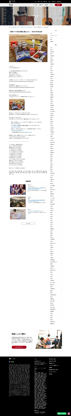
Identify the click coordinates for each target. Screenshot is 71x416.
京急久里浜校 (52, 204)
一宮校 (51, 255)
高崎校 (51, 61)
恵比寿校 (51, 121)
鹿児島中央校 (52, 321)
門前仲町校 (52, 109)
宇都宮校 (51, 59)
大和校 (51, 206)
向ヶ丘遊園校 (52, 185)
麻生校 (51, 49)
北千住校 (51, 107)
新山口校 (51, 303)
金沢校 (51, 220)
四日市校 (51, 257)
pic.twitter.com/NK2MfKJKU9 (17, 130)
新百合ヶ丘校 (52, 189)
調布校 (51, 169)
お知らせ (35, 363)
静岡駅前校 (52, 228)
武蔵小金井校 (52, 173)
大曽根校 (51, 247)
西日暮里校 (52, 105)
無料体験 (58, 4)
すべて (51, 33)
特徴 (38, 1)
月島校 (51, 99)
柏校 (51, 88)
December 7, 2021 (27, 132)
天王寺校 (51, 268)
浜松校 (51, 230)
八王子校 (51, 175)
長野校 (51, 222)
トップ (35, 1)
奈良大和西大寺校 (53, 294)
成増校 (51, 165)
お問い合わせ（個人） (52, 359)
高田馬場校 (52, 152)
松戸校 (51, 78)
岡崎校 (51, 235)
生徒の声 (46, 4)
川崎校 (51, 181)
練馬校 (51, 167)
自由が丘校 (52, 127)
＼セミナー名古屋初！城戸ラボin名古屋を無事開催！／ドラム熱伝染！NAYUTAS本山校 (37, 201)
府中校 (51, 171)
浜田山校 (51, 150)
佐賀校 (51, 315)
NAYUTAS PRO (42, 364)
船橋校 (51, 82)
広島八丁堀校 (52, 301)
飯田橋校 (51, 97)
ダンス (51, 37)
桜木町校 (51, 195)
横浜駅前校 (52, 193)
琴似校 (51, 53)
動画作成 (51, 41)
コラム (49, 1)
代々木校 (51, 125)
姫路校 (51, 290)
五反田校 (51, 113)
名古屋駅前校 (52, 239)
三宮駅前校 (52, 280)
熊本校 (51, 319)
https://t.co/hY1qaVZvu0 (16, 127)
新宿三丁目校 (52, 142)
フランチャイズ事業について (54, 365)
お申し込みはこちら (19, 347)
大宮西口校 (52, 64)
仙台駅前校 (52, 55)
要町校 (51, 160)
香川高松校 (52, 305)
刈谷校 (51, 237)
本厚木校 (51, 208)
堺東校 (51, 278)
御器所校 (51, 253)
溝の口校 (51, 183)
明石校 (51, 292)
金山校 (51, 241)
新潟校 (51, 216)
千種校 (51, 245)
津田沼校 (51, 86)
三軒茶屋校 (52, 132)
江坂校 (51, 274)
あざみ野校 (52, 200)
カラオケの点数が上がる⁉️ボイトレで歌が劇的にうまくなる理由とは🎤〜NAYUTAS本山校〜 (37, 188)
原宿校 (51, 119)
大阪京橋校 (52, 266)
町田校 (51, 177)
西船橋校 (51, 84)
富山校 (51, 218)
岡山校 (51, 296)
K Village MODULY (42, 412)
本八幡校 (51, 80)
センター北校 (52, 197)
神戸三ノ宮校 (52, 282)
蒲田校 (51, 117)
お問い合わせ (59, 1)
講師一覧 (40, 4)
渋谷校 (51, 123)
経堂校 (51, 136)
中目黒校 (51, 130)
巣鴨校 (51, 154)
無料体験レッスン (52, 363)
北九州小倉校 (52, 307)
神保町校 (51, 92)
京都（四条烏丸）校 (53, 261)
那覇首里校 (52, 323)
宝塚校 (51, 286)
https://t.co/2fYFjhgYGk (15, 123)
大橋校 (51, 313)
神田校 (51, 90)
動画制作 (35, 369)
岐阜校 (51, 226)
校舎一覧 (45, 1)
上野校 (51, 103)
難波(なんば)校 (52, 270)
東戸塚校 (51, 210)
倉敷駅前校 (52, 298)
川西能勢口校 (52, 288)
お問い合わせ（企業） (52, 361)
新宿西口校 (52, 144)
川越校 (51, 70)
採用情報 (50, 367)
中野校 (51, 146)
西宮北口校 (52, 284)
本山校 (11, 5)
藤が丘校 (51, 251)
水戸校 (51, 57)
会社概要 (50, 373)
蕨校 (51, 68)
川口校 (51, 66)
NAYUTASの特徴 (36, 362)
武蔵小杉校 (52, 179)
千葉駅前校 (52, 74)
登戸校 (51, 187)
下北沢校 (51, 134)
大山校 (51, 162)
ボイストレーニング (53, 35)
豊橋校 (51, 233)
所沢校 (51, 72)
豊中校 (51, 272)
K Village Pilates (36, 412)
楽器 (51, 39)
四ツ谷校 (51, 140)
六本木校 (51, 101)
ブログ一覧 (28, 223)
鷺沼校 (51, 191)
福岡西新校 (52, 311)
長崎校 (51, 317)
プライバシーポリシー (52, 371)
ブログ (51, 4)
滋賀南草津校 (52, 259)
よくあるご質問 (36, 364)
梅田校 (51, 263)
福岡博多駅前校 (52, 309)
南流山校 (51, 76)
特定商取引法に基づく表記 (53, 369)
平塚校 (51, 214)
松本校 (51, 224)
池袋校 (51, 158)
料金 (41, 1)
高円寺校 (51, 148)
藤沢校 (51, 212)
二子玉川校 (52, 138)
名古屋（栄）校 (52, 243)
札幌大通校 (52, 51)
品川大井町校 (52, 111)
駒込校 (51, 156)
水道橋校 (51, 94)
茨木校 (51, 276)
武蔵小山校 (52, 115)
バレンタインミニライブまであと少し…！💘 (35, 210)
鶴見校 (51, 202)
